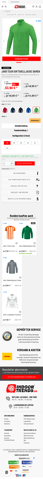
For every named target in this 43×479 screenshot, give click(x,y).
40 (28, 143)
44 (7, 148)
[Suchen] (6, 7)
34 (7, 143)
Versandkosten (32, 450)
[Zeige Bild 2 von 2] (24, 62)
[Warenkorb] (40, 7)
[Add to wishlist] (17, 243)
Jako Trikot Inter (9, 246)
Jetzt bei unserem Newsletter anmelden (21, 377)
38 (21, 143)
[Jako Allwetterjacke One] (27, 232)
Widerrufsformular (29, 435)
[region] (21, 41)
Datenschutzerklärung (30, 433)
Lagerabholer (27, 421)
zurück (8, 11)
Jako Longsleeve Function (12, 315)
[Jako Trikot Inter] (10, 232)
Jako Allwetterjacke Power (12, 280)
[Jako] (38, 21)
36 (14, 143)
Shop (4, 2)
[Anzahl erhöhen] (12, 163)
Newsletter (7, 424)
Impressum (27, 443)
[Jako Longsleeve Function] (12, 301)
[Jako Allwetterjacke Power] (12, 267)
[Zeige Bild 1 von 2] (18, 62)
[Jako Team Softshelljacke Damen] (21, 37)
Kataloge (6, 433)
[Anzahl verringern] (4, 163)
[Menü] (3, 7)
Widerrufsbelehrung (29, 438)
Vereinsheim (15, 2)
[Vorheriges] (4, 41)
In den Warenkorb (25, 163)
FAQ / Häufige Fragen (29, 419)
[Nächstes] (39, 41)
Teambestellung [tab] (21, 130)
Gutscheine (7, 421)
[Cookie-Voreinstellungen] (6, 472)
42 (34, 143)
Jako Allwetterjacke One (27, 246)
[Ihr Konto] (37, 7)
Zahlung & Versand (28, 424)
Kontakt (6, 419)
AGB (25, 440)
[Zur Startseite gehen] (20, 6)
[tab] (21, 136)
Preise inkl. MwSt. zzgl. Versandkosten (12, 101)
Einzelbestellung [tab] (21, 125)
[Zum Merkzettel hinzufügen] (38, 163)
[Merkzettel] (33, 7)
